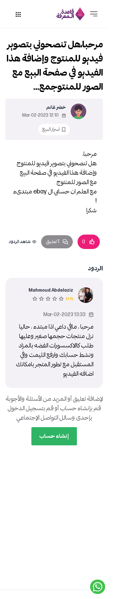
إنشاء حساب (54, 436)
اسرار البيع (51, 129)
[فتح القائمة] (94, 14)
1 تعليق (52, 242)
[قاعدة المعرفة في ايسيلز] (70, 14)
